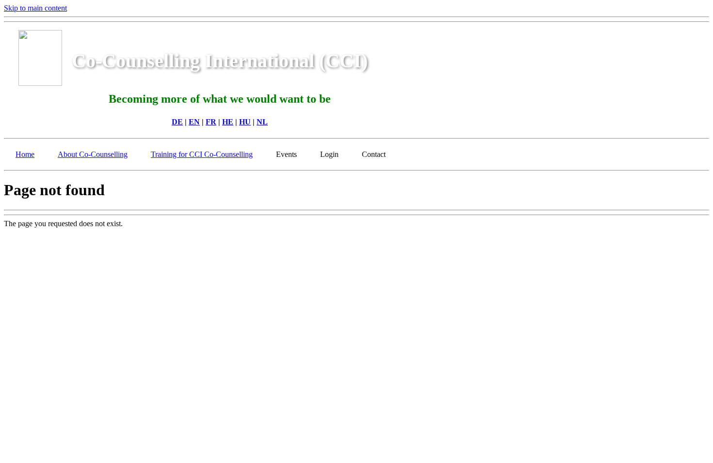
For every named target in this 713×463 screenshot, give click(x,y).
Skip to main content (35, 8)
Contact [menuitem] (374, 154)
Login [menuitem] (329, 154)
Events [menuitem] (286, 154)
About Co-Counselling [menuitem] (93, 154)
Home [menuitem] (25, 154)
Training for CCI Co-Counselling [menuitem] (202, 154)
